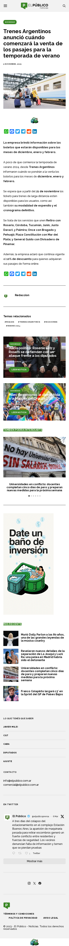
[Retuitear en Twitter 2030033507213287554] (21, 853)
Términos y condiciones (18, 914)
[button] (29, 496)
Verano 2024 (13, 326)
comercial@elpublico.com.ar (21, 784)
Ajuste (7, 761)
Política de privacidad (23, 918)
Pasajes (10, 322)
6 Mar (55, 816)
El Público (19, 816)
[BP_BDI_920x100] (34, 120)
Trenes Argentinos (29, 322)
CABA (6, 744)
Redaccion (22, 295)
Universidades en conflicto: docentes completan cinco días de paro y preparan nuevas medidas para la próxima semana (34, 487)
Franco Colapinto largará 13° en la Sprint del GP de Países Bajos (42, 693)
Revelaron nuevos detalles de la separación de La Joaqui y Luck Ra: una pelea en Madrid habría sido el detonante (43, 655)
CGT (5, 735)
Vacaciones (51, 322)
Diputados (10, 753)
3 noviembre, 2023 (18, 362)
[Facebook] (40, 883)
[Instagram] (29, 883)
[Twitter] (34, 883)
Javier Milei (10, 727)
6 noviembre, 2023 (18, 404)
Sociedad (10, 22)
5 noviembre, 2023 (12, 64)
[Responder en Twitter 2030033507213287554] (14, 853)
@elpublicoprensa (40, 816)
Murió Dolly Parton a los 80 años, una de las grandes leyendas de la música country (42, 637)
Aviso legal (50, 918)
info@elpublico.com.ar (17, 780)
